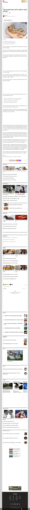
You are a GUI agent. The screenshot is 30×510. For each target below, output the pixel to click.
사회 (3, 8)
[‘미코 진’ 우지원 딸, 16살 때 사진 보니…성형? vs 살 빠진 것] (25, 433)
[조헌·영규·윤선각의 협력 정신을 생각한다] (25, 369)
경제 (16, 496)
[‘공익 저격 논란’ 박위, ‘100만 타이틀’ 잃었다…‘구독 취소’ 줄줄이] (25, 442)
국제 (19, 496)
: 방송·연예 (5, 408)
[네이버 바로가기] (17, 504)
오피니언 (4, 366)
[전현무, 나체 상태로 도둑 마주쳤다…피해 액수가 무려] (25, 438)
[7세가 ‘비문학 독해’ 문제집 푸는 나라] (25, 373)
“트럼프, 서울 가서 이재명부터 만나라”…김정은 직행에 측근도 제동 (12, 99)
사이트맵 (18, 506)
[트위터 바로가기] (12, 504)
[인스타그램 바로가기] (16, 504)
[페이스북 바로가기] (10, 504)
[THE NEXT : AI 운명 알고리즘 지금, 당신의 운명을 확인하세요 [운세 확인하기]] (15, 160)
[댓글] (9, 13)
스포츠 (13, 499)
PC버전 (20, 506)
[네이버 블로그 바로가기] (19, 504)
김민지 (5, 15)
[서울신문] (5, 2)
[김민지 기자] (4, 16)
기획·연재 (4, 379)
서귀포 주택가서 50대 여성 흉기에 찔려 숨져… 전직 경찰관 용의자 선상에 (13, 98)
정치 (10, 496)
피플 (10, 499)
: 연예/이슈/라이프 (6, 430)
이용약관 (12, 506)
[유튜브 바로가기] (14, 504)
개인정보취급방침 (15, 506)
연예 (16, 499)
